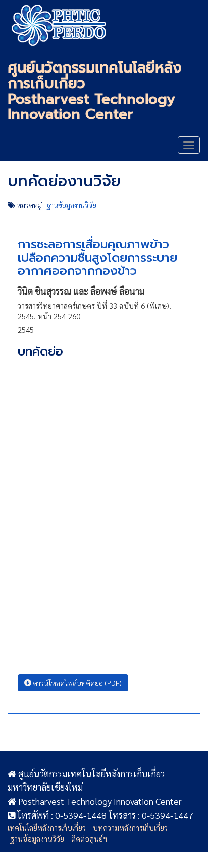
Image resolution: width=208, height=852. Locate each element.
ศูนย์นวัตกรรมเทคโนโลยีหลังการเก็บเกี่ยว (62, 25)
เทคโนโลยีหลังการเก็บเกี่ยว (47, 827)
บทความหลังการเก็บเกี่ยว (130, 827)
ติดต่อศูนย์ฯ (89, 838)
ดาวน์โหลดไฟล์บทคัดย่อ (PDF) (76, 682)
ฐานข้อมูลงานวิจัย (71, 204)
